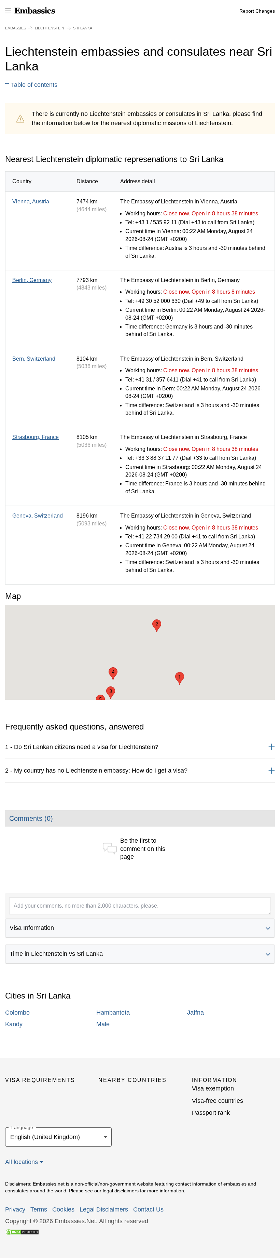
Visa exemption (213, 1088)
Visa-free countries (217, 1100)
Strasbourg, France (35, 437)
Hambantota (113, 1012)
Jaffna (195, 1012)
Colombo (17, 1012)
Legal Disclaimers (104, 1209)
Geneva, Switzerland (37, 516)
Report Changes (257, 11)
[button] (179, 678)
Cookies (63, 1209)
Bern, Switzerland (33, 359)
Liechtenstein (49, 28)
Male (103, 1024)
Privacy (15, 1209)
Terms (38, 1209)
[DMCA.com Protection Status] (22, 1231)
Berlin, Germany (32, 280)
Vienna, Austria (30, 201)
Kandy (14, 1024)
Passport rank (211, 1112)
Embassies (15, 28)
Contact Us (148, 1209)
